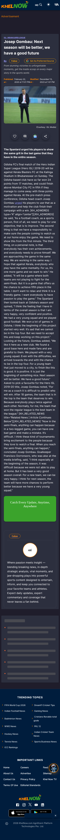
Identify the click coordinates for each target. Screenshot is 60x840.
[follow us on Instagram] (24, 805)
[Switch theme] (48, 5)
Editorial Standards (30, 785)
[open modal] (53, 768)
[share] (45, 136)
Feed (45, 767)
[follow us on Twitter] (30, 805)
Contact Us (9, 779)
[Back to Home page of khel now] (14, 5)
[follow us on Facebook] (18, 805)
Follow (14, 61)
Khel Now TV (50, 779)
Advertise (25, 773)
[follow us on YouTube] (36, 805)
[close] (55, 815)
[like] (15, 136)
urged (18, 202)
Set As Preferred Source (42, 61)
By (5, 61)
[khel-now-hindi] (56, 5)
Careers (24, 767)
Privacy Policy (27, 779)
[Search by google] (40, 5)
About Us (8, 773)
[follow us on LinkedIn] (42, 805)
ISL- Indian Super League (14, 38)
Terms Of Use (10, 785)
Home (6, 767)
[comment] (25, 136)
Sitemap (47, 773)
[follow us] (35, 136)
